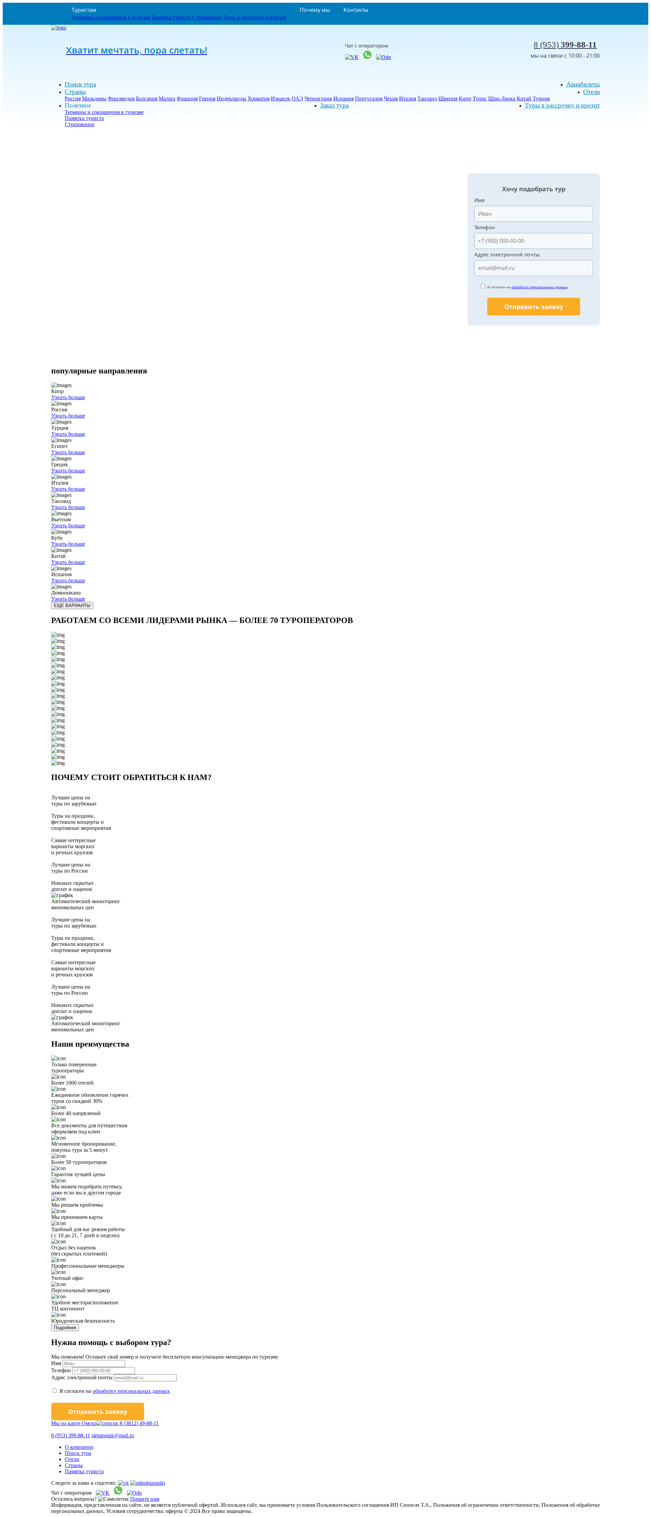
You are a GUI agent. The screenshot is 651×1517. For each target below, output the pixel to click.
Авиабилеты (583, 84)
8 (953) (565, 44)
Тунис (480, 98)
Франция (187, 98)
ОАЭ (297, 98)
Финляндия (121, 98)
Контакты (355, 10)
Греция (207, 98)
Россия (73, 98)
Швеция (447, 98)
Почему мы (315, 10)
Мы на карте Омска (74, 1423)
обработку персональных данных (539, 287)
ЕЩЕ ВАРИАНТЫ (72, 605)
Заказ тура (334, 105)
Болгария (146, 98)
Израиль (280, 98)
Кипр (465, 98)
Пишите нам (144, 1499)
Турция (541, 98)
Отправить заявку (533, 307)
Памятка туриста (171, 17)
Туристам (84, 10)
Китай (524, 98)
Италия (407, 98)
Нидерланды (231, 98)
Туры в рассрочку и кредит (254, 17)
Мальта (167, 98)
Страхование (207, 17)
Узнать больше (68, 397)
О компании (79, 1447)
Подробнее (65, 1327)
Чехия (391, 98)
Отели (591, 91)
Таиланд (427, 98)
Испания (343, 98)
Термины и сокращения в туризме (111, 17)
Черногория (318, 98)
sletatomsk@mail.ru (113, 1435)
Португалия (368, 98)
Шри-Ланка (501, 98)
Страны (75, 91)
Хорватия (259, 98)
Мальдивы (94, 98)
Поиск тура (80, 84)
